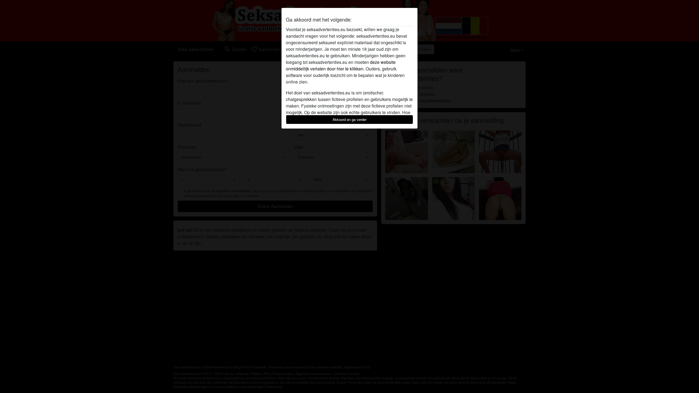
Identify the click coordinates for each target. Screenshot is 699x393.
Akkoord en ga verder (349, 119)
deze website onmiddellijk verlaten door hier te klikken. (341, 65)
